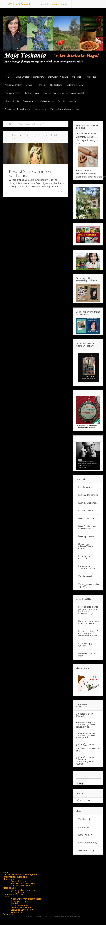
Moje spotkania (86, 536)
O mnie (6, 896)
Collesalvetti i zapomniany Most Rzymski (84, 761)
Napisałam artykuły (13, 894)
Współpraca (17, 911)
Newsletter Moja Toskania (53, 3)
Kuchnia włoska (86, 510)
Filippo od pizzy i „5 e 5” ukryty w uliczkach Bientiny (88, 633)
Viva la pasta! (85, 576)
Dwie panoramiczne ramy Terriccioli (88, 622)
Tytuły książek (18, 892)
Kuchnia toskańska (88, 494)
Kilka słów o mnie (20, 900)
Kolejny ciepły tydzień (85, 644)
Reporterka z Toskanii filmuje (86, 567)
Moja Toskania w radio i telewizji (87, 527)
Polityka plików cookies (23, 883)
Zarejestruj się (85, 819)
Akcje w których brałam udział (26, 898)
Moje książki (9, 887)
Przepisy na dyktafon (84, 557)
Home (11, 124)
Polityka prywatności (21, 885)
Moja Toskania (50, 135)
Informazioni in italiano (15, 876)
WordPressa (74, 916)
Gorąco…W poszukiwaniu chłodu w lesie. (87, 748)
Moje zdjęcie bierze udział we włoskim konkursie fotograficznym (88, 610)
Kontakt (79, 715)
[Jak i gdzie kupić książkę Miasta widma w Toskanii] (88, 367)
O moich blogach (19, 881)
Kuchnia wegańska (88, 502)
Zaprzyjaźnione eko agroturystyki (88, 585)
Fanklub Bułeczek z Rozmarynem (20, 874)
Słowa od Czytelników (22, 909)
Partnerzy (8, 914)
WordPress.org (86, 850)
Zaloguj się (84, 826)
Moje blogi (8, 879)
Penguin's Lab (42, 916)
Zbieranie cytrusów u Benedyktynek (86, 725)
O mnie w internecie (21, 907)
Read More (60, 191)
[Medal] (88, 428)
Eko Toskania (85, 487)
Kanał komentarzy (87, 842)
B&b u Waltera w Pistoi (87, 654)
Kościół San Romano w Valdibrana (30, 173)
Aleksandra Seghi (22, 135)
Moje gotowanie (19, 905)
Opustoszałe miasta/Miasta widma (85, 546)
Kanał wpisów (85, 834)
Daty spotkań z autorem (23, 890)
